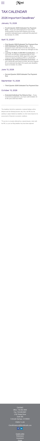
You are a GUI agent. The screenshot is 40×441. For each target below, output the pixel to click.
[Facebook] (18, 428)
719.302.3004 (22, 410)
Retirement (20, 436)
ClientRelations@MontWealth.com (20, 425)
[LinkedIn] (21, 428)
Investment (20, 438)
